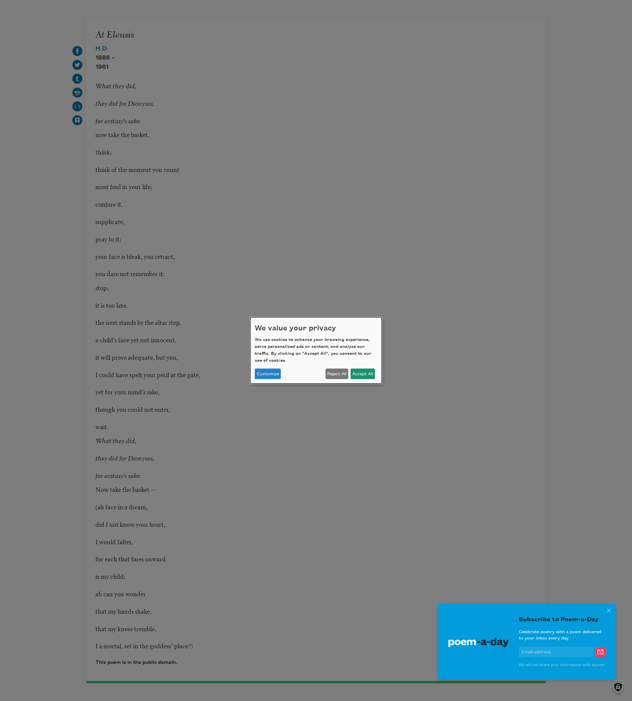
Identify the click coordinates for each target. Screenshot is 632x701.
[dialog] (316, 350)
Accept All (362, 374)
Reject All (336, 374)
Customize (268, 374)
